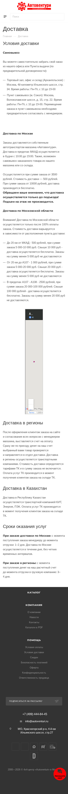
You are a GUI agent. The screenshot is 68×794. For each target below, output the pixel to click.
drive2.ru (34, 756)
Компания (34, 605)
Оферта (34, 667)
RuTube (43, 747)
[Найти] (59, 16)
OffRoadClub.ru (52, 747)
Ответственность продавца (34, 677)
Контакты (34, 622)
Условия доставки (34, 652)
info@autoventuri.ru (36, 721)
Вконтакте (15, 747)
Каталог (34, 592)
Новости (34, 617)
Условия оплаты (34, 647)
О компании (34, 612)
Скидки (34, 657)
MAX (34, 747)
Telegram (25, 747)
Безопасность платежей (34, 662)
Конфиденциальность (34, 672)
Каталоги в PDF (34, 627)
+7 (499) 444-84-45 (34, 714)
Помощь (34, 640)
